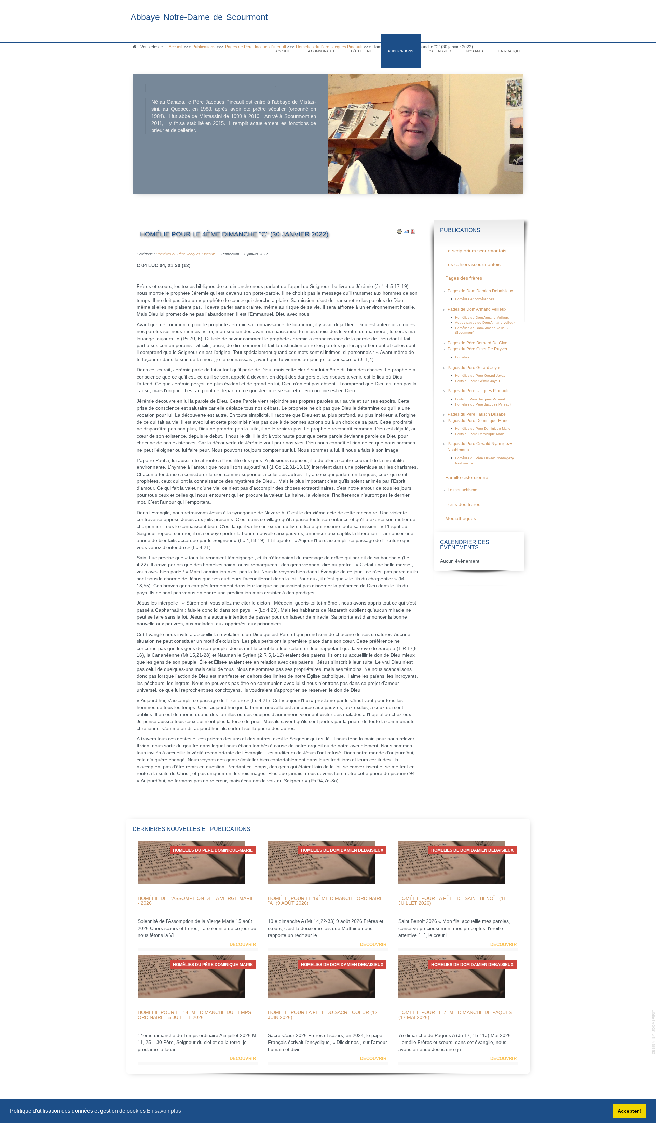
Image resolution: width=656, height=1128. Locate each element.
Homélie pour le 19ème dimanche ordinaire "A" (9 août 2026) (325, 900)
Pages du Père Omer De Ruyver (477, 349)
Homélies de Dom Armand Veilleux (482, 317)
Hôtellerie (362, 51)
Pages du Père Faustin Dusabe (477, 414)
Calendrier (440, 51)
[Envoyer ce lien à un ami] (406, 231)
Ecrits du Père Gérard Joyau (477, 381)
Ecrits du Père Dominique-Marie (480, 434)
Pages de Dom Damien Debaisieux (480, 291)
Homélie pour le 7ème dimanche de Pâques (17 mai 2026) (455, 1015)
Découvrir (243, 944)
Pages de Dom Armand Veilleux (477, 309)
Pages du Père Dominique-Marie (478, 421)
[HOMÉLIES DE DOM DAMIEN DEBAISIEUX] (321, 862)
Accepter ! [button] (630, 1111)
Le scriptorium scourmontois (475, 250)
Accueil (282, 51)
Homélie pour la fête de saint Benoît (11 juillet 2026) (452, 900)
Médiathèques (460, 518)
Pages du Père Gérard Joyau (475, 368)
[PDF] (413, 231)
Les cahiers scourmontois (473, 264)
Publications (400, 51)
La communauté (321, 51)
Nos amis (474, 51)
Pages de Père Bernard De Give (477, 343)
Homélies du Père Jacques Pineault (185, 254)
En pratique (510, 51)
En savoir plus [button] (164, 1111)
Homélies (462, 357)
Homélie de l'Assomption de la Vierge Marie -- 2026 (197, 900)
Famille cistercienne (466, 477)
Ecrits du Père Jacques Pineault (480, 399)
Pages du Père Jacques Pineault (478, 391)
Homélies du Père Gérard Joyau (480, 375)
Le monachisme (462, 490)
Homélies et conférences (474, 299)
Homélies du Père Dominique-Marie (482, 428)
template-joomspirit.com (653, 1032)
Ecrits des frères (462, 504)
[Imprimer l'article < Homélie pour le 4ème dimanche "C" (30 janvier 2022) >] (399, 231)
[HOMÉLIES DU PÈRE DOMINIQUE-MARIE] (191, 862)
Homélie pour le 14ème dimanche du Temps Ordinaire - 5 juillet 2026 (194, 1015)
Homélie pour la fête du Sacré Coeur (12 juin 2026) (323, 1015)
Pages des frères (463, 278)
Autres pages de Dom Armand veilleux (485, 322)
